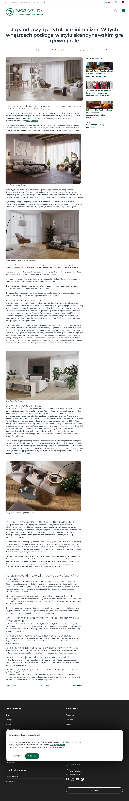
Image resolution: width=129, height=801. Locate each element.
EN (113, 2)
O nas (8, 715)
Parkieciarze (10, 762)
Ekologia (9, 720)
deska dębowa (42, 423)
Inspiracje (36, 50)
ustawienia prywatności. (55, 747)
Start (23, 50)
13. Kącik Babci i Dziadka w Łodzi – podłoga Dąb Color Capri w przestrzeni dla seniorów (99, 73)
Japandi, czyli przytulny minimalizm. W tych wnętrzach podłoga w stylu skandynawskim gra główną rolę (78, 50)
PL (106, 2)
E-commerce (10, 781)
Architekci (36, 2)
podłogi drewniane (95, 125)
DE (120, 2)
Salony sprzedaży (12, 776)
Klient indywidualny (11, 2)
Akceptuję (32, 756)
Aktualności (70, 715)
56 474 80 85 (76, 764)
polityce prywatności (57, 745)
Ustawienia (16, 756)
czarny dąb (22, 416)
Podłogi (94, 124)
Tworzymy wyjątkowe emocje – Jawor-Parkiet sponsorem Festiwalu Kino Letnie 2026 (98, 93)
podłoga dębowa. (31, 121)
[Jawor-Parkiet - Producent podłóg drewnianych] (24, 12)
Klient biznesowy (25, 2)
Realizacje (70, 724)
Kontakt (8, 724)
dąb (87, 124)
